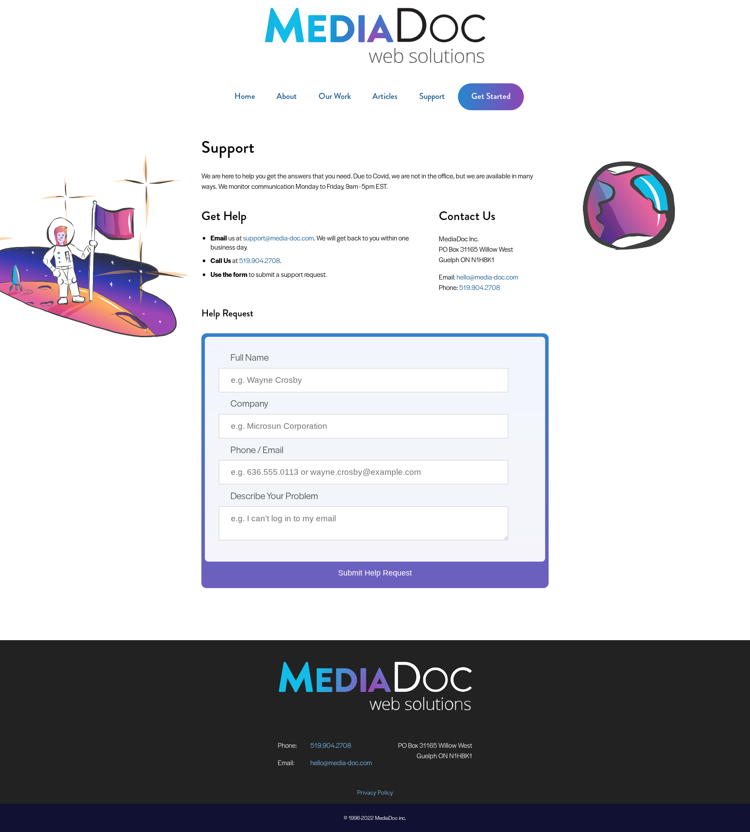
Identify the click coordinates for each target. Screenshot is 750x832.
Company (249, 402)
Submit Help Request (375, 573)
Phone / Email (256, 449)
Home (244, 96)
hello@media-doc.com (487, 276)
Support (432, 96)
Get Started (490, 96)
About (286, 96)
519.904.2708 (259, 260)
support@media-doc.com (278, 237)
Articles (385, 96)
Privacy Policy (375, 792)
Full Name (249, 356)
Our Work (335, 96)
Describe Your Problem (274, 495)
